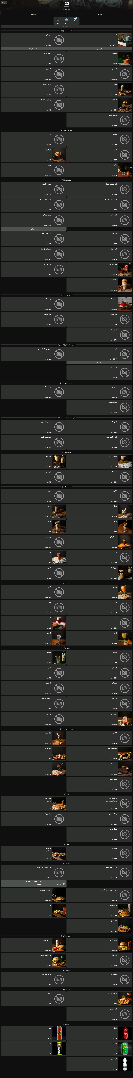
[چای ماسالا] (59, 392)
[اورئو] (59, 496)
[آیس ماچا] (125, 220)
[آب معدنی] (125, 1064)
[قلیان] (125, 354)
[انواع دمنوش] (125, 407)
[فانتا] (59, 1033)
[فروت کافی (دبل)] (59, 204)
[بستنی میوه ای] (125, 784)
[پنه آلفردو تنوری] (59, 979)
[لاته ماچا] (125, 74)
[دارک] (59, 511)
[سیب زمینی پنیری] (59, 895)
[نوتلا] (59, 557)
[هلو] (125, 607)
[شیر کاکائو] (125, 319)
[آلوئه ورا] (59, 638)
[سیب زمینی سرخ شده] (59, 872)
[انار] (59, 623)
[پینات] (125, 557)
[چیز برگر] (125, 960)
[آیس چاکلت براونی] (59, 427)
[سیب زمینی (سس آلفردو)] (125, 895)
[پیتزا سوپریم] (125, 819)
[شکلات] (125, 526)
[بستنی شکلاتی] (59, 769)
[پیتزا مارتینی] (125, 803)
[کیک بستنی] (59, 738)
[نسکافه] (59, 526)
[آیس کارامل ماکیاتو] (59, 254)
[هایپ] (59, 1048)
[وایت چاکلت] (59, 304)
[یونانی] (59, 170)
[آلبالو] (59, 592)
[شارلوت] (125, 703)
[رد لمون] (59, 719)
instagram (65, 9)
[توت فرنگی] (125, 542)
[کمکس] (125, 139)
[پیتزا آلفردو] (125, 834)
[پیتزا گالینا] (59, 803)
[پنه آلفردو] (125, 979)
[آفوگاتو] (125, 105)
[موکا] (125, 89)
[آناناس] (125, 638)
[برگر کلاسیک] (125, 945)
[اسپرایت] (125, 1048)
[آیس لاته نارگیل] (59, 238)
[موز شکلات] (125, 573)
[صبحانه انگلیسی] (125, 998)
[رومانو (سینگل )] (59, 105)
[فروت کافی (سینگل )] (125, 204)
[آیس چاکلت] (125, 427)
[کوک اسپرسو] (125, 269)
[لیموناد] (125, 657)
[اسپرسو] (125, 40)
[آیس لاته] (125, 238)
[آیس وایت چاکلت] (59, 442)
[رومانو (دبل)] (125, 120)
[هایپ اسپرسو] (59, 269)
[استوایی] (59, 672)
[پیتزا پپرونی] (59, 819)
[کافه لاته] (125, 58)
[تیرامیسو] (59, 542)
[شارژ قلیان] (125, 372)
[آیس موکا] (125, 254)
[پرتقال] (125, 592)
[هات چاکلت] (125, 304)
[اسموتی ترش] (125, 461)
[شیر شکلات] (125, 334)
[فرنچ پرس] (59, 154)
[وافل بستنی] (59, 753)
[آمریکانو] (59, 40)
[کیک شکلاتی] (125, 769)
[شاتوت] (59, 573)
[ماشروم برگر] (59, 945)
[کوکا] (125, 1033)
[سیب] (125, 623)
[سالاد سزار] (59, 853)
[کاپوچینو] (59, 74)
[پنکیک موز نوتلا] (125, 753)
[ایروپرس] (125, 154)
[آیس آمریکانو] (59, 220)
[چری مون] (125, 719)
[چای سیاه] (125, 392)
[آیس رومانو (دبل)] (59, 189)
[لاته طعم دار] (59, 58)
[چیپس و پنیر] (125, 910)
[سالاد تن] (125, 853)
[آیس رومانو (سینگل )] (125, 189)
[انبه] (59, 607)
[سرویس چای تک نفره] (59, 354)
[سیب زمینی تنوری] (125, 872)
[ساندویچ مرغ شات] (59, 960)
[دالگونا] (125, 285)
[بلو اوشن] (59, 688)
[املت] (59, 998)
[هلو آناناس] (125, 477)
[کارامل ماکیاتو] (59, 89)
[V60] (59, 139)
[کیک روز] (125, 738)
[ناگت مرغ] (125, 926)
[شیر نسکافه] (59, 319)
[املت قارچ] (125, 1014)
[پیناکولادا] (125, 688)
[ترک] (125, 170)
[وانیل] (125, 511)
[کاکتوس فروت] (59, 703)
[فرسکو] (125, 672)
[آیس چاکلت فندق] (125, 442)
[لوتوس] (125, 496)
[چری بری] (59, 477)
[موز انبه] (59, 461)
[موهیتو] (59, 657)
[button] (99, 49)
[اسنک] (59, 910)
